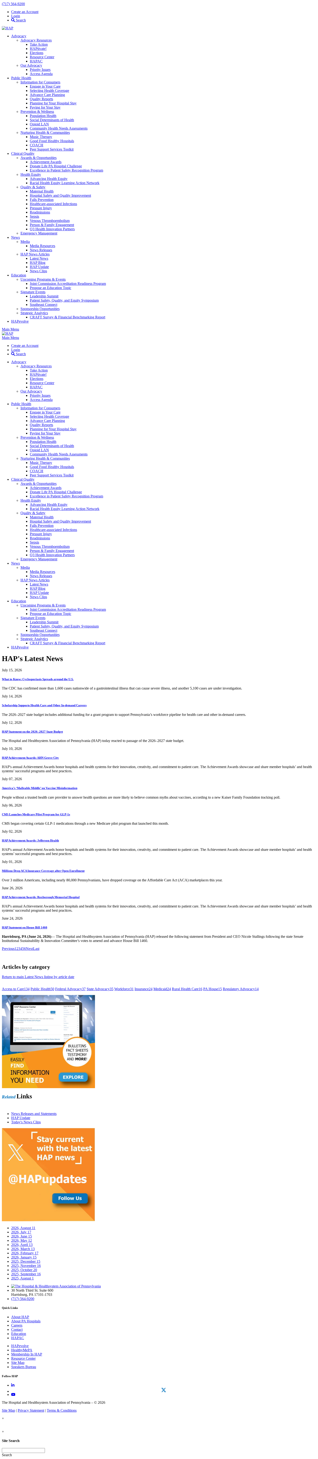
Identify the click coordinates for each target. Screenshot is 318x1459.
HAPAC (17, 1338)
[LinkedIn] (12, 1385)
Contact (17, 1329)
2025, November (26, 1266)
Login (15, 16)
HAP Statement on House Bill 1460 (24, 927)
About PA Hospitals (26, 1321)
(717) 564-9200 (13, 4)
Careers (16, 1325)
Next (29, 949)
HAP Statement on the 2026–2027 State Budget (32, 731)
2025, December (25, 1261)
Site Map (17, 1363)
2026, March (23, 1249)
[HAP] (7, 28)
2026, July (21, 1232)
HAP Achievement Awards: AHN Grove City (30, 757)
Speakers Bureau (23, 1367)
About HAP (20, 1317)
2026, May (21, 1240)
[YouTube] (13, 1395)
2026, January (24, 1257)
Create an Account (24, 12)
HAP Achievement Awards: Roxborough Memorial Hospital (41, 897)
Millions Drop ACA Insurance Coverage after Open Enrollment (43, 871)
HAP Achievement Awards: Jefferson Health (30, 840)
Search (20, 20)
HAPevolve (20, 1346)
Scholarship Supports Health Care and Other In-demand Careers (44, 705)
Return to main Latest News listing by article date (38, 977)
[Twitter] (163, 1390)
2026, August (23, 1228)
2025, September (26, 1274)
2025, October (24, 1270)
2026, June (21, 1236)
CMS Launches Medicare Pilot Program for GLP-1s (36, 814)
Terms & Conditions (62, 1410)
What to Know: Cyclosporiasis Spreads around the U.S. (38, 679)
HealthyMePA (21, 1350)
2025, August (22, 1278)
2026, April (22, 1245)
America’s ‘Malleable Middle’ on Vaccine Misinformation (39, 788)
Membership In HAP (26, 1354)
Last (36, 949)
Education (18, 1334)
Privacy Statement (31, 1410)
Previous (8, 949)
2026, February (24, 1253)
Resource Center (23, 1358)
